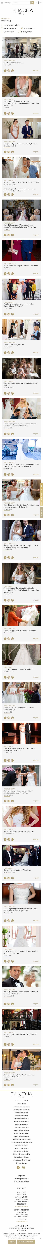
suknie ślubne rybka (21, 1124)
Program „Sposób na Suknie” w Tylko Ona (20, 144)
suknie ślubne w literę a (21, 1133)
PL (37, 3)
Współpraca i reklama (21, 1182)
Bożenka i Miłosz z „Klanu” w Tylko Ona (19, 669)
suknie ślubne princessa (21, 1118)
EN (40, 3)
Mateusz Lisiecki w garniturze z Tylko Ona (21, 265)
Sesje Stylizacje (10, 28)
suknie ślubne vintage (21, 1157)
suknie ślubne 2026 (21, 1101)
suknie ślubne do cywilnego (22, 1160)
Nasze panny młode (12, 25)
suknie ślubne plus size (21, 1121)
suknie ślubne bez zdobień (21, 1154)
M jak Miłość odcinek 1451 (14, 63)
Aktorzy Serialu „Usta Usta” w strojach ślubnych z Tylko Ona (19, 1076)
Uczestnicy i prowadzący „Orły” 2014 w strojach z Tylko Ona (19, 749)
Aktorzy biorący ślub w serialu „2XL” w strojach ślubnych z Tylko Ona (19, 792)
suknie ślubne (21, 1104)
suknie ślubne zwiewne (21, 1130)
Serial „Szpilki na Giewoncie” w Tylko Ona (20, 1034)
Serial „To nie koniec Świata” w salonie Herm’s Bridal (19, 709)
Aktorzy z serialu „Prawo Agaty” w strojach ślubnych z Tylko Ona (21, 993)
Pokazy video (26, 32)
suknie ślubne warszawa (21, 1107)
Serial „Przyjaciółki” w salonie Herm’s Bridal (21, 182)
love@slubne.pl (21, 1221)
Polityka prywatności (21, 1179)
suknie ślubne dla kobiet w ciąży (21, 1142)
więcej (36, 70)
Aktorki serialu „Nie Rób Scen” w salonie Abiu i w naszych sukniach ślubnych (21, 506)
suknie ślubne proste (21, 1113)
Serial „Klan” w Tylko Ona (14, 345)
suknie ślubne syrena (21, 1116)
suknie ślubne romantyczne (22, 1139)
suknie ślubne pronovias (22, 1110)
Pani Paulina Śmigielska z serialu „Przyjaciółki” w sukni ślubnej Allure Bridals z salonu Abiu (21, 103)
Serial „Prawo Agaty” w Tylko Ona (17, 870)
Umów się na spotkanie (41, 495)
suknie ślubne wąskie (21, 1145)
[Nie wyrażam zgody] (40, 1238)
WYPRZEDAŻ (41, 512)
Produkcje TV (29, 28)
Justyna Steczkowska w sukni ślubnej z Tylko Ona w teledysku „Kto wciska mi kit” (21, 465)
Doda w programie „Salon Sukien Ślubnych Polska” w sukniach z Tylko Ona (20, 425)
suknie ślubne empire (21, 1127)
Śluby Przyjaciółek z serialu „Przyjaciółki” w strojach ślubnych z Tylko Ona (21, 546)
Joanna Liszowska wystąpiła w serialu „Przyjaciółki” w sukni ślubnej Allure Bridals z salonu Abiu (21, 590)
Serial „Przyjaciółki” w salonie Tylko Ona (20, 631)
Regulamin (21, 1176)
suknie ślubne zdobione (21, 1151)
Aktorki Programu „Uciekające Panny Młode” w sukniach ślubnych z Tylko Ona (20, 226)
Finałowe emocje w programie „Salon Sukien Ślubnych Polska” (19, 305)
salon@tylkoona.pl (21, 1206)
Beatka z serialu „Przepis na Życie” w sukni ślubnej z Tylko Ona (20, 952)
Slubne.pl (7, 3)
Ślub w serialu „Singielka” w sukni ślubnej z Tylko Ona (20, 384)
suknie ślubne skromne (21, 1136)
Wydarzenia (9, 32)
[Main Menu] (2, 2)
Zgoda (12, 1242)
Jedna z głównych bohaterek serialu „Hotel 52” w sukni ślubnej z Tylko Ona (21, 910)
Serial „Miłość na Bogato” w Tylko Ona (19, 831)
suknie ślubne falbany (22, 1148)
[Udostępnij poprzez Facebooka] (5, 71)
